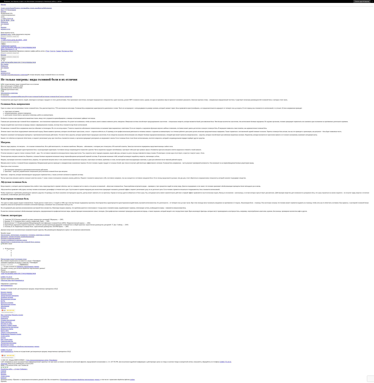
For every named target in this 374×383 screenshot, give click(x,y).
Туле (47, 51)
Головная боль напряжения (10, 96)
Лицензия (4, 363)
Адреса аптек (5, 376)
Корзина (3, 374)
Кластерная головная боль (50, 96)
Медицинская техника (8, 304)
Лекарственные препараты (10, 295)
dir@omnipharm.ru (7, 285)
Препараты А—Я (11, 49)
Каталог (3, 11)
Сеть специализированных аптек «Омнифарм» (41, 360)
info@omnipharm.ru (17, 280)
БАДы (3, 301)
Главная (3, 75)
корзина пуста (5, 28)
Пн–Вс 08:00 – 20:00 (7, 19)
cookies (132, 379)
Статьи (8, 75)
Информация (5, 334)
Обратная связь (6, 280)
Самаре (58, 51)
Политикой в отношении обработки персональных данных (80, 379)
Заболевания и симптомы (19, 75)
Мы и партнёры (6, 315)
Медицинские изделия (8, 299)
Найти (3, 44)
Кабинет (3, 378)
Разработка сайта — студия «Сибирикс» (14, 369)
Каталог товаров (6, 292)
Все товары (4, 64)
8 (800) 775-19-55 (6, 277)
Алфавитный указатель (8, 46)
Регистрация (11, 10)
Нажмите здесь (6, 34)
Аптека (3, 289)
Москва (3, 4)
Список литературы (65, 96)
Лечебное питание (7, 297)
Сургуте (52, 51)
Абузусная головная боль (33, 96)
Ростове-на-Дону (67, 51)
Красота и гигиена (7, 302)
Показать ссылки (6, 294)
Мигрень (22, 96)
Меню (3, 49)
